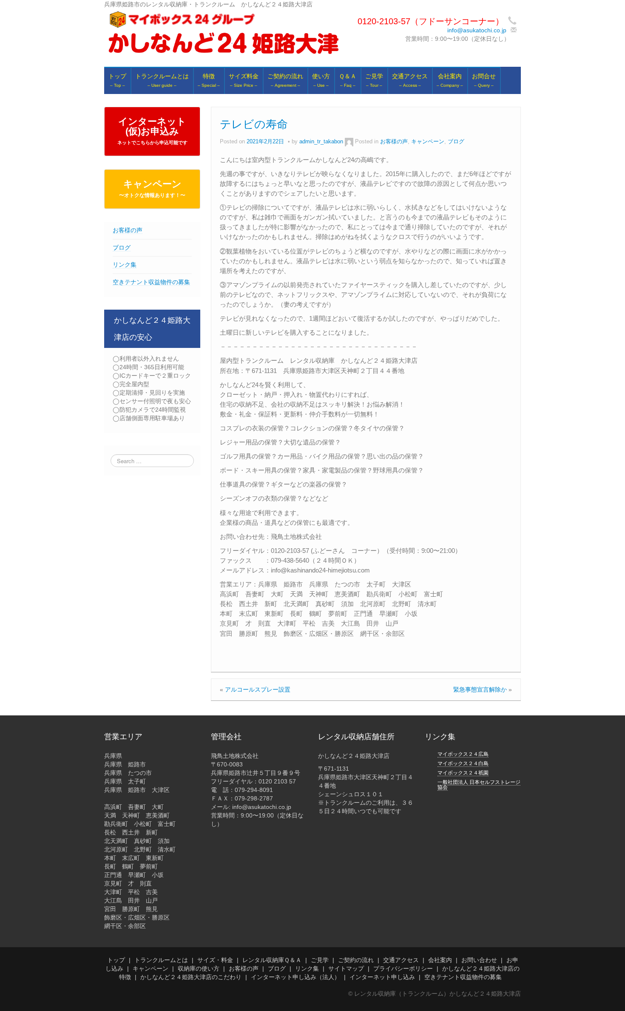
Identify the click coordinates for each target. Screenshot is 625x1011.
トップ (116, 960)
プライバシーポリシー (403, 968)
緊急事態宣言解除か (480, 689)
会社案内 (440, 960)
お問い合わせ (479, 960)
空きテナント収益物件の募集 (151, 282)
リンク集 (124, 264)
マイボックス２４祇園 (463, 773)
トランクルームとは (161, 960)
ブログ (122, 247)
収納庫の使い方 (198, 968)
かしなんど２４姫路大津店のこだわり (190, 977)
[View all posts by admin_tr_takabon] (349, 142)
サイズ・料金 (215, 960)
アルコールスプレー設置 (257, 689)
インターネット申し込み (382, 977)
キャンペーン (152, 188)
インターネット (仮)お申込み (152, 130)
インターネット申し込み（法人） (295, 977)
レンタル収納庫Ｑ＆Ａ (271, 960)
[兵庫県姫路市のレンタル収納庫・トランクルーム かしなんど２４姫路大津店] (223, 32)
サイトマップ (346, 968)
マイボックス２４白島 (463, 763)
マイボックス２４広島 (463, 754)
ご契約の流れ (356, 960)
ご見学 (320, 960)
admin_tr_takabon (321, 142)
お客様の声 (127, 230)
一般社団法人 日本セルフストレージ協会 (479, 784)
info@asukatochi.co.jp (476, 30)
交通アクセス (401, 960)
